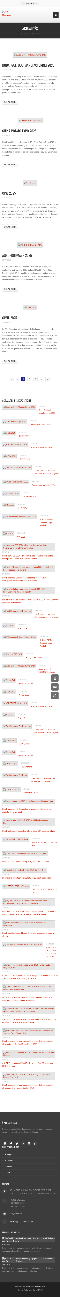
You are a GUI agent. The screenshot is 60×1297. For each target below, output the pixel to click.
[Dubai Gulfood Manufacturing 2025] (30, 55)
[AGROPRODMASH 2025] (30, 245)
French (29, 3)
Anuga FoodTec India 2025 (43, 485)
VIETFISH (22, 629)
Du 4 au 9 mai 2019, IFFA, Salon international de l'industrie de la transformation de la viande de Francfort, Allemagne (29, 912)
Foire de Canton (26, 683)
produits (8, 1166)
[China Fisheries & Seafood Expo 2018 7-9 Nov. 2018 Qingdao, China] (28, 966)
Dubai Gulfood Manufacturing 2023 (47, 670)
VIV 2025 (21, 537)
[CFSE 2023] (9, 692)
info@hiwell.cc (15, 1213)
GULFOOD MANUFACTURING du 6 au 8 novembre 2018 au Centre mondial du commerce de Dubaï (27, 998)
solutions (9, 1160)
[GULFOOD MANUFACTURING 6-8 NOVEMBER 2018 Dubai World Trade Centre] (28, 988)
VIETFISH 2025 (29, 496)
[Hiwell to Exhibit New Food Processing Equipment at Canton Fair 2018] (28, 1076)
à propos (8, 1154)
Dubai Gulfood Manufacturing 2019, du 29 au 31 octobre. (26, 862)
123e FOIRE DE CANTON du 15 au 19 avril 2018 (51, 952)
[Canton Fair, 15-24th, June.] (15, 839)
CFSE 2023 (24, 695)
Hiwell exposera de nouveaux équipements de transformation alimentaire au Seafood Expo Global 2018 (27, 1042)
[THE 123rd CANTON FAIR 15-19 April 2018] (22, 944)
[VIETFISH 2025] (11, 493)
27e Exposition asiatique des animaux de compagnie (46, 472)
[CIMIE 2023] (9, 740)
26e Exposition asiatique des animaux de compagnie (46, 615)
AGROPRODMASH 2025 (17, 255)
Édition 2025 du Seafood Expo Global (46, 522)
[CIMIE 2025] (30, 307)
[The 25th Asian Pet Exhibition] (17, 726)
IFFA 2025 (22, 508)
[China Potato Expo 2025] (30, 120)
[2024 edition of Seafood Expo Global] (19, 637)
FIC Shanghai (26, 767)
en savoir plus (10, 102)
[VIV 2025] (8, 533)
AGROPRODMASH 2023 (41, 706)
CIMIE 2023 (25, 744)
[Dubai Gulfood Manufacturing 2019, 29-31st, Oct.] (25, 853)
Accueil (24, 33)
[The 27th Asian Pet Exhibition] (17, 467)
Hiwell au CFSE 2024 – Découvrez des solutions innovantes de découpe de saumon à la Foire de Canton (28, 557)
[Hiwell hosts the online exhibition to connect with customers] (28, 924)
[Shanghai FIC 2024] (12, 654)
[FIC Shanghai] (10, 763)
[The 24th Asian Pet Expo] (15, 775)
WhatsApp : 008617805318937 (22, 1221)
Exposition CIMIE (30, 793)
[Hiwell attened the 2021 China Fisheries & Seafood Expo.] (28, 801)
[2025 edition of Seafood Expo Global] (19, 516)
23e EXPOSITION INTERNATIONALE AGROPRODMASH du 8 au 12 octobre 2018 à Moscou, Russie (29, 1020)
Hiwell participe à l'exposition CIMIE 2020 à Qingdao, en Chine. (28, 831)
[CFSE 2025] (30, 183)
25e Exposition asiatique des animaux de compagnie (46, 730)
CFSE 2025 (9, 193)
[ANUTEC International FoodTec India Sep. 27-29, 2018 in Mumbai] (28, 1054)
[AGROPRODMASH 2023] (15, 703)
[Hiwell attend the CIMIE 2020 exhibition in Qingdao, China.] (28, 821)
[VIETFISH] (8, 625)
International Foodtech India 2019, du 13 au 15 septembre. (26, 878)
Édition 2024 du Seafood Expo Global (46, 643)
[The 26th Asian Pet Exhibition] (17, 611)
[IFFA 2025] (8, 505)
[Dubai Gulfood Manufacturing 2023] (19, 666)
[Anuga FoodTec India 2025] (15, 482)
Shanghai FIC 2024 (34, 657)
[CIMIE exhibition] (11, 789)
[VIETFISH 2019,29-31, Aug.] (16, 886)
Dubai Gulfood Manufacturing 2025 (28, 65)
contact (8, 1172)
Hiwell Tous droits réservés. (36, 1287)
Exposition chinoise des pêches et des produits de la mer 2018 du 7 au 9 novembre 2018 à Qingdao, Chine (30, 976)
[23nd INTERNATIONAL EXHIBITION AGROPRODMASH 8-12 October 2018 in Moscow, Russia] (28, 1010)
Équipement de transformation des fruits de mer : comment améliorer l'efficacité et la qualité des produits (27, 1249)
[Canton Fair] (9, 680)
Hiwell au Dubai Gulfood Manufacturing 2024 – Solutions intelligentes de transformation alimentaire (26, 579)
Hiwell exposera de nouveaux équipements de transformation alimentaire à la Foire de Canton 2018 (27, 1086)
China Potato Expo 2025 (19, 130)
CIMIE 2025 (9, 317)
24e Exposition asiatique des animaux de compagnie (43, 779)
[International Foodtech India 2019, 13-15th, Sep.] (24, 870)
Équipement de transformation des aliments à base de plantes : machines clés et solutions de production (29, 1269)
